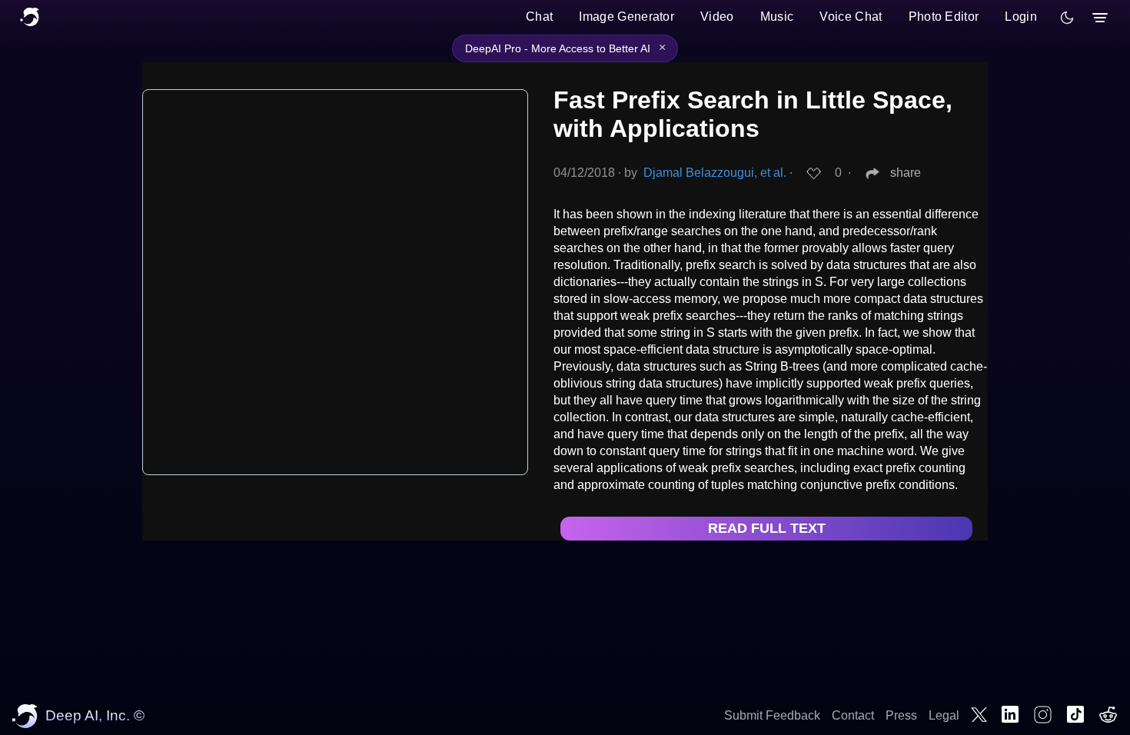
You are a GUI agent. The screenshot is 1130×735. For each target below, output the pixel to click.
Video (717, 16)
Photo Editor (944, 16)
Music (777, 16)
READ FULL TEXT (767, 528)
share (905, 172)
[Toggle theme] (1067, 17)
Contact (853, 715)
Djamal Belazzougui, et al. (714, 172)
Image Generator (626, 16)
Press (901, 715)
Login (1021, 16)
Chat (539, 16)
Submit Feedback (772, 715)
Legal (944, 715)
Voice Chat (850, 16)
